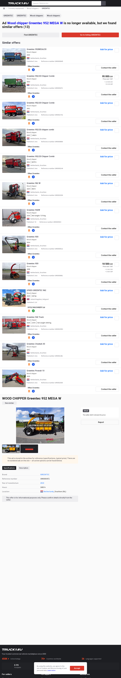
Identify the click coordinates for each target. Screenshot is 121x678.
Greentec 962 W (33, 183)
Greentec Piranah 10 (35, 371)
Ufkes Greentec (33, 66)
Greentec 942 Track (35, 317)
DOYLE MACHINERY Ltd (36, 307)
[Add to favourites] (117, 50)
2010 (42, 483)
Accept (77, 668)
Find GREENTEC (31, 35)
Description (23, 468)
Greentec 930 (32, 237)
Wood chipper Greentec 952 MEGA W (35, 23)
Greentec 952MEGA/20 (36, 49)
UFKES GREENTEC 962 (36, 290)
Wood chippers (36, 16)
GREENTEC (8, 16)
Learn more (51, 670)
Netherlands (49, 491)
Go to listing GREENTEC (90, 35)
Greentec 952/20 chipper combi (40, 129)
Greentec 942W (33, 210)
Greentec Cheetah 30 (36, 344)
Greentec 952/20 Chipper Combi (40, 76)
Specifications (9, 468)
